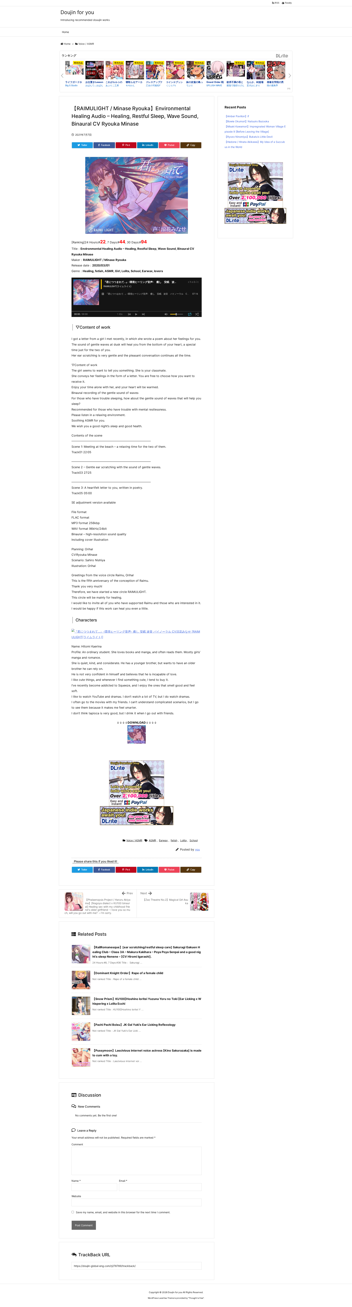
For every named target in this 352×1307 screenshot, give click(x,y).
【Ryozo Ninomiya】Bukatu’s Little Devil (248, 136)
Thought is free (196, 1298)
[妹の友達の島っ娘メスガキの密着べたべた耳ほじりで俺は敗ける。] (195, 70)
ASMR (152, 840)
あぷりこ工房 (112, 85)
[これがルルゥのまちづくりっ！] (115, 70)
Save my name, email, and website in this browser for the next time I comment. (123, 1212)
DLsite (282, 56)
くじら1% (171, 85)
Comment (77, 1144)
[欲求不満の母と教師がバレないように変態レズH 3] (236, 70)
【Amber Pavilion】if (237, 116)
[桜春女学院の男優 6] (276, 70)
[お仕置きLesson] (94, 70)
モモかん (130, 85)
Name (76, 1180)
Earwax (163, 840)
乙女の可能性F (153, 85)
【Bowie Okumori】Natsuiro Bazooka (247, 121)
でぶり (189, 85)
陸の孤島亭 (272, 85)
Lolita (183, 840)
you (197, 849)
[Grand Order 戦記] (215, 70)
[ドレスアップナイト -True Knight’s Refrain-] (155, 70)
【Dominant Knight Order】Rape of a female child (127, 973)
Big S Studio (71, 85)
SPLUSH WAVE (214, 85)
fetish (174, 840)
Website (76, 1196)
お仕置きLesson (94, 82)
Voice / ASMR (86, 43)
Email (123, 1180)
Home (67, 43)
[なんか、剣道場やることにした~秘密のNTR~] (256, 70)
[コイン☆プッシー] (175, 70)
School (194, 840)
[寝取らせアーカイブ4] (135, 70)
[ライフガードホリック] (74, 70)
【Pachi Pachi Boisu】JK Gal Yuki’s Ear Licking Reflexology (133, 1024)
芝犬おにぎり (253, 85)
